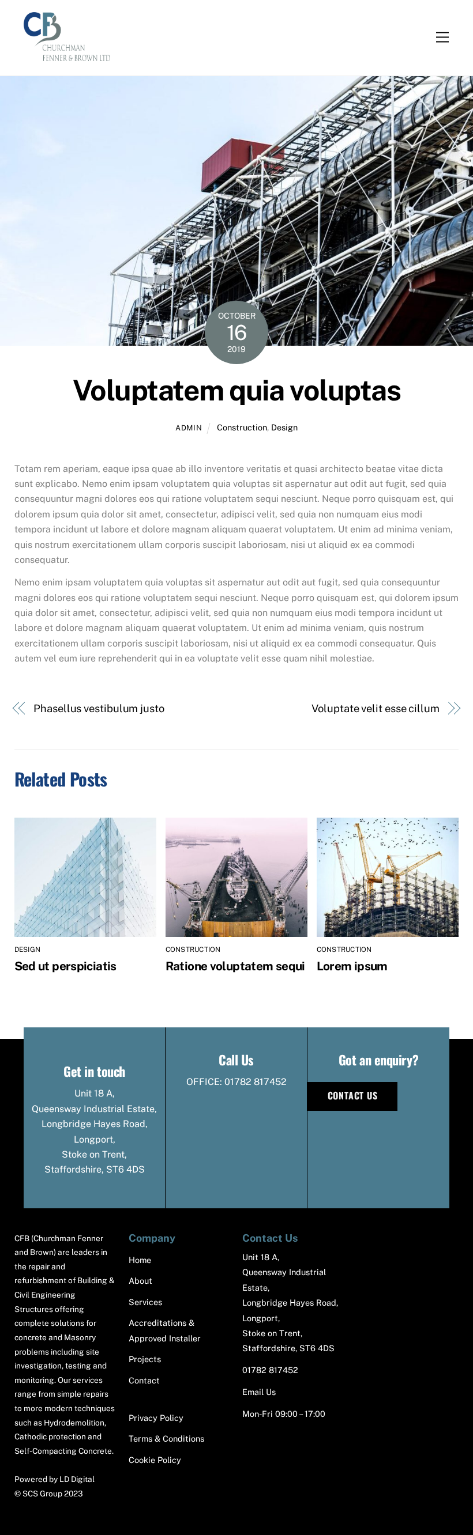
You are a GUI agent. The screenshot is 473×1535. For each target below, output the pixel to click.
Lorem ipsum (352, 966)
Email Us (259, 1392)
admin (188, 428)
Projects (145, 1359)
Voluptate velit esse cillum (375, 708)
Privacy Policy (156, 1418)
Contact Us (353, 1095)
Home (140, 1260)
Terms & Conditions (166, 1438)
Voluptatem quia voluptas (236, 390)
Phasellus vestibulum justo (98, 708)
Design (284, 427)
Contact (144, 1380)
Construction (242, 427)
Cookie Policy (155, 1460)
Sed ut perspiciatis (65, 966)
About (140, 1281)
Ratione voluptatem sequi (235, 966)
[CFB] (67, 54)
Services (145, 1302)
